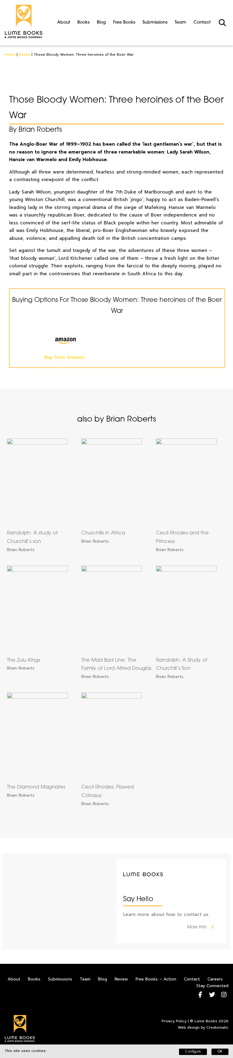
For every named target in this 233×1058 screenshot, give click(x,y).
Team (180, 22)
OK (220, 1051)
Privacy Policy (174, 1021)
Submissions (155, 22)
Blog (101, 22)
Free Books (124, 22)
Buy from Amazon (64, 357)
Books (83, 22)
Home (10, 54)
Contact (202, 22)
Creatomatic (217, 1027)
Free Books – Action (156, 979)
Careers (215, 979)
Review (121, 979)
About (63, 22)
